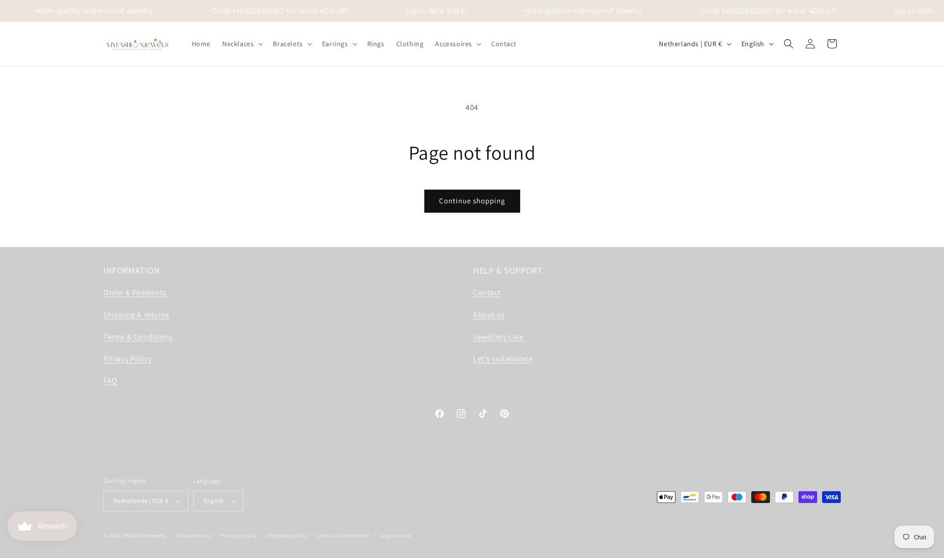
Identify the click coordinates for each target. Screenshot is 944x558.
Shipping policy (286, 535)
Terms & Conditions (138, 337)
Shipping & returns (136, 314)
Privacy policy (239, 535)
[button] (241, 43)
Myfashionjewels (145, 535)
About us (489, 314)
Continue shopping (472, 200)
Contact (487, 292)
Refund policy (193, 535)
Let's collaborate (502, 359)
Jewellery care (498, 337)
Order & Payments (135, 292)
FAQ (110, 380)
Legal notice (395, 535)
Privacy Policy (127, 359)
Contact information (343, 535)
